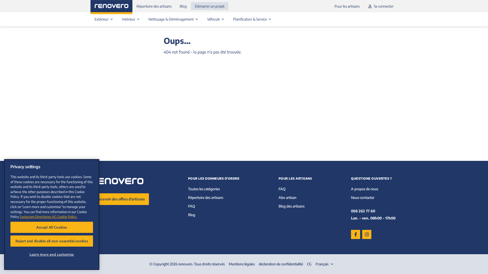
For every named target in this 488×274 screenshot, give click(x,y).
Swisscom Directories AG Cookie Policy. (48, 216)
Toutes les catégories (204, 189)
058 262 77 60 (363, 211)
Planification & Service (250, 19)
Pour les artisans (347, 6)
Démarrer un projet (209, 6)
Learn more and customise (51, 254)
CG (309, 264)
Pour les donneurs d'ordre (214, 178)
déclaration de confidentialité (281, 264)
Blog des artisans (291, 206)
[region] (51, 214)
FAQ (191, 206)
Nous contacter (362, 197)
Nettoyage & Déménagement (171, 19)
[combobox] (325, 264)
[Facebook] (355, 234)
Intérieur (129, 19)
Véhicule (214, 19)
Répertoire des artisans (154, 6)
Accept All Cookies (51, 227)
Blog (183, 6)
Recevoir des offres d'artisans (121, 199)
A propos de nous (364, 189)
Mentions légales (242, 264)
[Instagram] (366, 234)
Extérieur (102, 19)
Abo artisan (287, 197)
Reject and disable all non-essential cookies (52, 241)
